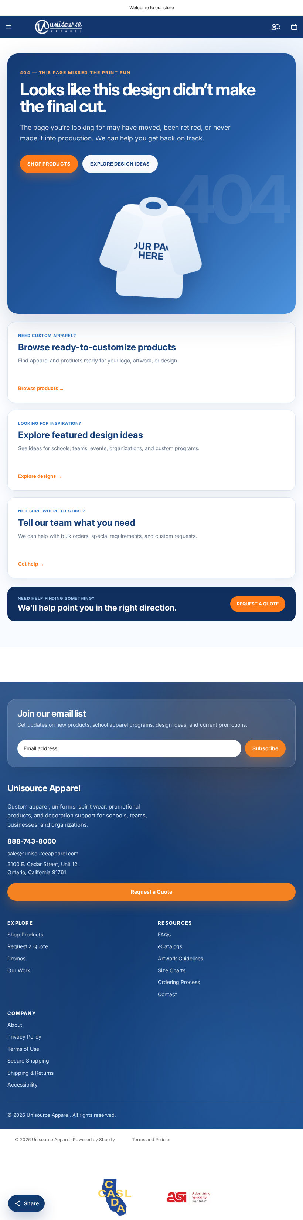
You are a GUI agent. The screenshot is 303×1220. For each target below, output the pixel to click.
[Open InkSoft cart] (294, 27)
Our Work (18, 970)
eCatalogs (170, 946)
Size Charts (171, 970)
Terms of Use (23, 1049)
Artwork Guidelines (180, 958)
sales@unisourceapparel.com (42, 853)
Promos (16, 958)
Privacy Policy (24, 1036)
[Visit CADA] (114, 1197)
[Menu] (8, 26)
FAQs (164, 934)
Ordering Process (179, 982)
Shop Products (49, 164)
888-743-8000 (31, 841)
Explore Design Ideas (120, 164)
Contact (167, 994)
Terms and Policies (151, 1139)
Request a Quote (258, 603)
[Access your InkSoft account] (274, 27)
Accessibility (22, 1084)
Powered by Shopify (94, 1139)
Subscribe (265, 748)
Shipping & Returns (30, 1073)
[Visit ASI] (188, 1197)
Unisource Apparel (51, 1139)
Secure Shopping (28, 1060)
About (14, 1025)
